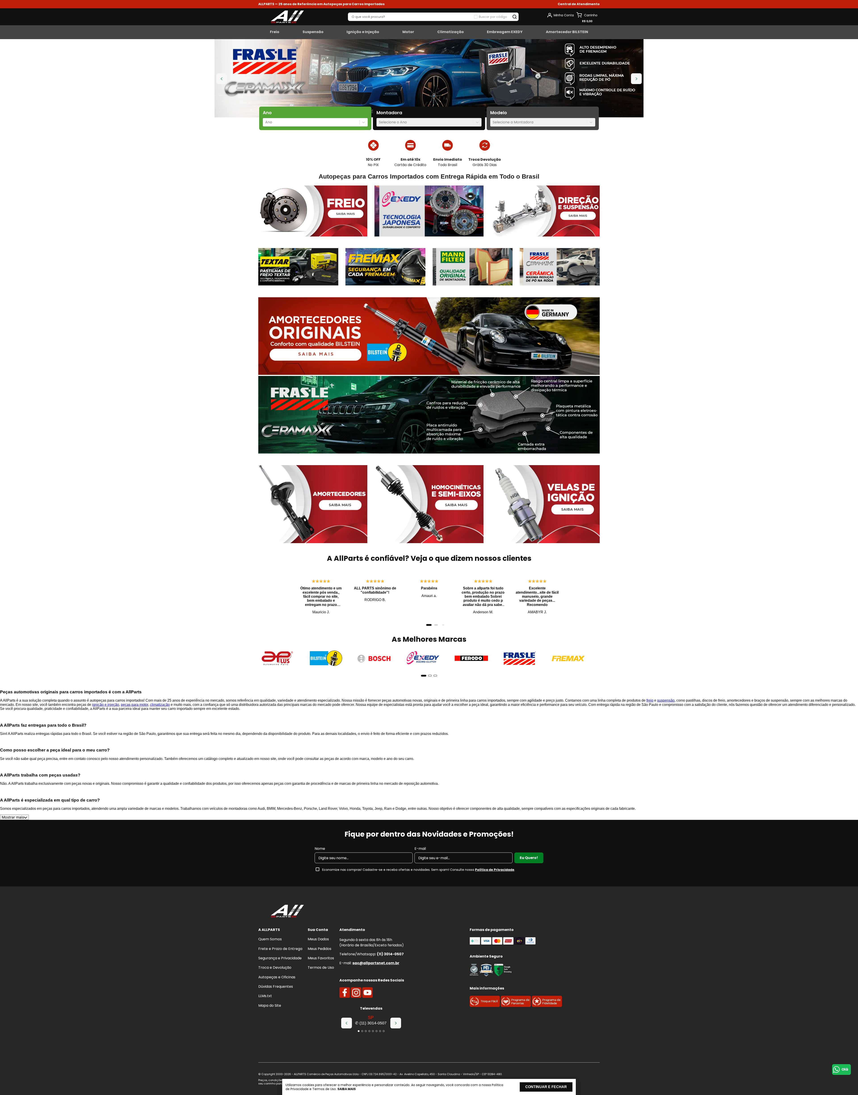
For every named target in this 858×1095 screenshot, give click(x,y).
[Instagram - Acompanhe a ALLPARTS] (356, 993)
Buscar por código (493, 17)
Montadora (389, 112)
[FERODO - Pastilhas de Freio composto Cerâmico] (471, 658)
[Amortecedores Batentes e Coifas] (312, 504)
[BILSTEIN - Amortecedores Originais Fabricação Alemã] (326, 658)
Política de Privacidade (494, 869)
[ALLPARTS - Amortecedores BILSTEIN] (429, 336)
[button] (579, 4)
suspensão (666, 700)
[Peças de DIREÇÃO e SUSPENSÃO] (545, 211)
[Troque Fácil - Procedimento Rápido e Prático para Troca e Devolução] (485, 1006)
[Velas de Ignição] (545, 504)
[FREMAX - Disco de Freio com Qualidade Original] (568, 658)
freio (649, 700)
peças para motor (134, 705)
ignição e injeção (105, 705)
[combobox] (265, 122)
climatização (160, 705)
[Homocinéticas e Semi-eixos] (429, 504)
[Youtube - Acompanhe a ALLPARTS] (367, 993)
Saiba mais (346, 1089)
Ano (267, 112)
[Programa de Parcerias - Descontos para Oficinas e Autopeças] (516, 1006)
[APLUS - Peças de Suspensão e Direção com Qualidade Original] (277, 658)
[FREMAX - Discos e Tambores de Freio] (385, 267)
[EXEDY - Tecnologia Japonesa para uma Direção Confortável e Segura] (429, 211)
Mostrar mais (13, 817)
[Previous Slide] (221, 78)
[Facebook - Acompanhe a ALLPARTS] (344, 993)
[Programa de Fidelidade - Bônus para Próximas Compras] (547, 1006)
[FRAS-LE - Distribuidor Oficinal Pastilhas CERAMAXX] (560, 267)
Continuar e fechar (546, 1087)
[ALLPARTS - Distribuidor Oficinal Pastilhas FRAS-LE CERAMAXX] (429, 415)
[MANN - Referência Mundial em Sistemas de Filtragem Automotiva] (473, 267)
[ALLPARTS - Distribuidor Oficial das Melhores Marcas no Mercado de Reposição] (287, 911)
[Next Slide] (636, 78)
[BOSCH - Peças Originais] (374, 658)
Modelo (498, 112)
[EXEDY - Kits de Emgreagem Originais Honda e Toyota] (423, 658)
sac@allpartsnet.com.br (375, 963)
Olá (844, 1069)
